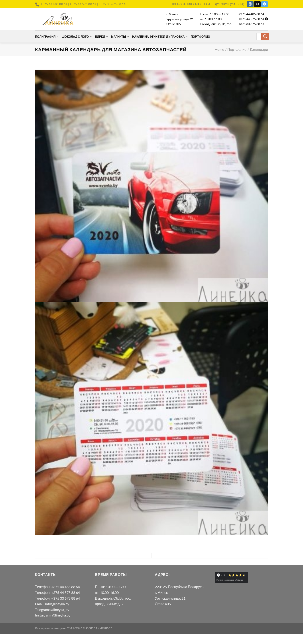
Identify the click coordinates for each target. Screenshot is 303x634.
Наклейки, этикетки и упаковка (158, 36)
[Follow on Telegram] (264, 4)
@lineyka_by (59, 609)
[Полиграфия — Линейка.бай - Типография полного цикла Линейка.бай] (57, 19)
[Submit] (265, 36)
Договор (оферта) (229, 4)
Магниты (118, 36)
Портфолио (200, 36)
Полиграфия (45, 36)
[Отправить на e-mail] (257, 4)
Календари (259, 49)
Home (219, 49)
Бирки (100, 36)
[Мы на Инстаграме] (250, 4)
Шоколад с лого (75, 36)
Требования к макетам (190, 4)
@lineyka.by (61, 615)
